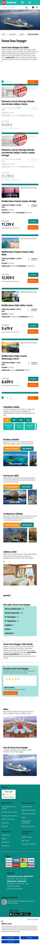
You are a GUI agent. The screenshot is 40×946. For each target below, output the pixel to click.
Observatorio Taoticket (29, 844)
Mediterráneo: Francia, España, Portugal (19, 201)
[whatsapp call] (22, 2)
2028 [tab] (21, 420)
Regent (22, 34)
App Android (6, 846)
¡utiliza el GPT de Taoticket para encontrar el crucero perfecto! (21, 902)
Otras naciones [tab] (27, 525)
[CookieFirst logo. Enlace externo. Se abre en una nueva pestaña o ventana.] (2, 921)
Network (4, 839)
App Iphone (5, 842)
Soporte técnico (26, 807)
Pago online (25, 841)
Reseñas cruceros (27, 837)
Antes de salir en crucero (9, 812)
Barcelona (14, 266)
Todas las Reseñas (10, 693)
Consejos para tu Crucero (9, 816)
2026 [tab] (6, 420)
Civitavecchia (14, 317)
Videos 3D (5, 826)
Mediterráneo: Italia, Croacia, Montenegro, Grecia (14, 357)
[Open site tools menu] (37, 2)
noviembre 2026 (29, 426)
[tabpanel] (20, 427)
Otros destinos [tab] (27, 449)
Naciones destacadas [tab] (11, 525)
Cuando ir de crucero (8, 819)
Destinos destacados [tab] (11, 449)
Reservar (33, 227)
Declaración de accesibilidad (26, 822)
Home (3, 34)
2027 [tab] (14, 420)
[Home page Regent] (34, 205)
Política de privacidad (32, 919)
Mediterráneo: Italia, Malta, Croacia (17, 305)
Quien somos (6, 835)
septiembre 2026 (8, 426)
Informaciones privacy (28, 810)
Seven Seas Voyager (8, 205)
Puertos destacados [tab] (11, 487)
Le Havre (13, 213)
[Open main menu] (37, 7)
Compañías (12, 34)
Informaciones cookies (29, 814)
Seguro (24, 817)
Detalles (33, 221)
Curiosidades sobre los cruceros (9, 808)
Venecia (13, 370)
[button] (34, 575)
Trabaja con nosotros (28, 826)
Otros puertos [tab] (26, 487)
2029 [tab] (28, 420)
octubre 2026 (19, 426)
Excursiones (5, 823)
